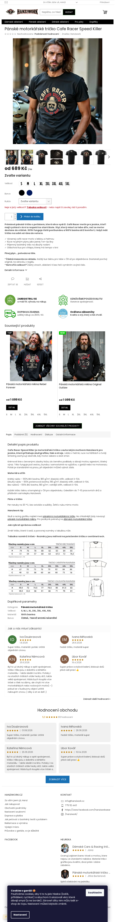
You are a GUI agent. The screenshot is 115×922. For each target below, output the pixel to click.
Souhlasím (95, 892)
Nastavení (20, 914)
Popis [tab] (9, 434)
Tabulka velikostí (37, 207)
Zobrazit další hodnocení (96, 698)
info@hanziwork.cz (74, 800)
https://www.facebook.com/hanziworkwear (87, 809)
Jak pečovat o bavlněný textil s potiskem (26, 819)
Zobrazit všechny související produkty (57, 425)
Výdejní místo (12, 827)
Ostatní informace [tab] (65, 434)
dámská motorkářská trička (78, 519)
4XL (39, 414)
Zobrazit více (57, 779)
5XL (45, 414)
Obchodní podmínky (15, 808)
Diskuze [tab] (49, 434)
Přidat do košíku (32, 216)
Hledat (69, 12)
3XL (32, 414)
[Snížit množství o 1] (15, 218)
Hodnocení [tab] (36, 434)
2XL (26, 414)
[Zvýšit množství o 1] (15, 215)
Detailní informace (14, 270)
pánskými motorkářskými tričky (59, 516)
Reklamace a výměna (16, 823)
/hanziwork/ (71, 814)
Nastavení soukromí (15, 811)
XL (20, 414)
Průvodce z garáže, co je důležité (22, 830)
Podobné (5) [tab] (21, 434)
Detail (12, 407)
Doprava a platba (14, 815)
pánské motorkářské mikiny (22, 519)
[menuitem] (14, 21)
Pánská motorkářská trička (37, 607)
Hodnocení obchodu (57, 710)
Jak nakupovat (12, 804)
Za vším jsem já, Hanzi (54, 2)
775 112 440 (71, 805)
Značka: (71, 33)
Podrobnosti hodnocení (47, 34)
